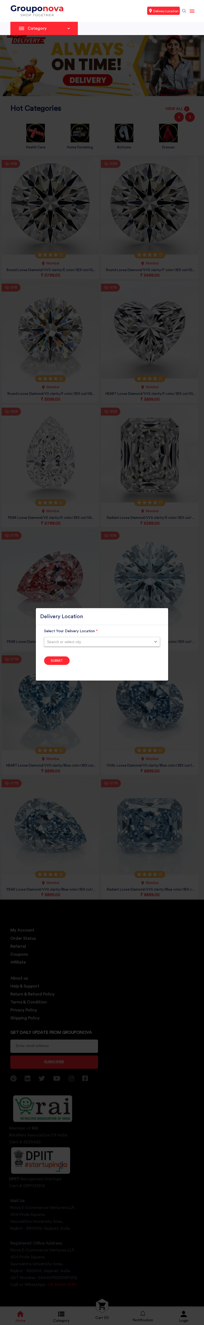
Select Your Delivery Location (71, 631)
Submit (57, 660)
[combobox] (102, 642)
